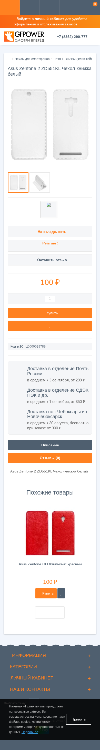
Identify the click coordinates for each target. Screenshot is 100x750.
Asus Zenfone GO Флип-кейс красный (50, 564)
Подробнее (30, 732)
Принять (79, 719)
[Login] (49, 8)
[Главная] (9, 59)
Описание (50, 445)
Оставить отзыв (52, 260)
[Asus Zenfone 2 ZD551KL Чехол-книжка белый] (50, 124)
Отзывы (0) (50, 458)
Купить (47, 593)
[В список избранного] (50, 326)
